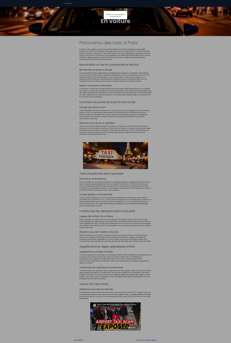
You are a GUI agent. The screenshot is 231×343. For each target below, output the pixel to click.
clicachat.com (116, 16)
